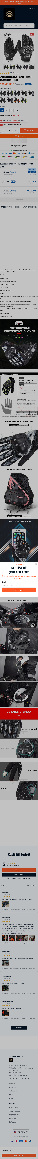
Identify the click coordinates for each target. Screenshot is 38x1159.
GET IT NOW (19, 590)
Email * (4, 582)
